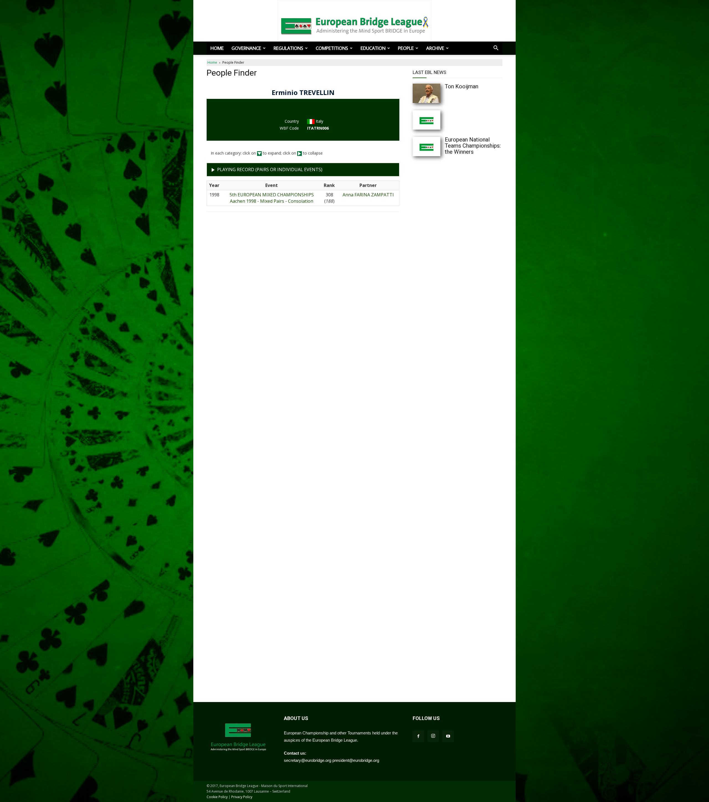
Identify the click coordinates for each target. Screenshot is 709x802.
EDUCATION (373, 48)
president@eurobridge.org (355, 760)
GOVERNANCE (246, 48)
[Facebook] (418, 736)
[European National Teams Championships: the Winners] (438, 146)
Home (217, 48)
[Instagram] (433, 736)
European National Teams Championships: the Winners (473, 145)
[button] (495, 48)
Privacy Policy (241, 797)
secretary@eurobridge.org (307, 760)
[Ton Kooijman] (438, 93)
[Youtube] (448, 736)
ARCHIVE (435, 48)
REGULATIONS (288, 48)
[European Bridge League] (354, 25)
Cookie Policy (217, 797)
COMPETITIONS (332, 48)
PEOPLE (406, 48)
